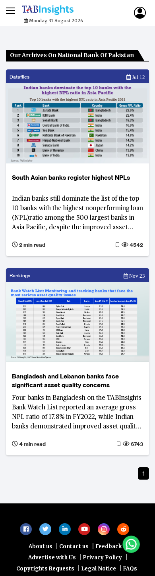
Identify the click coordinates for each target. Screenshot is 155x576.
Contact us (74, 550)
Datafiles (19, 77)
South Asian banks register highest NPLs (71, 177)
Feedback (108, 550)
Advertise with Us (52, 561)
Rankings (20, 275)
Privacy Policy (102, 561)
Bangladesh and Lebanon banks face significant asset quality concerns (65, 380)
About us (40, 550)
